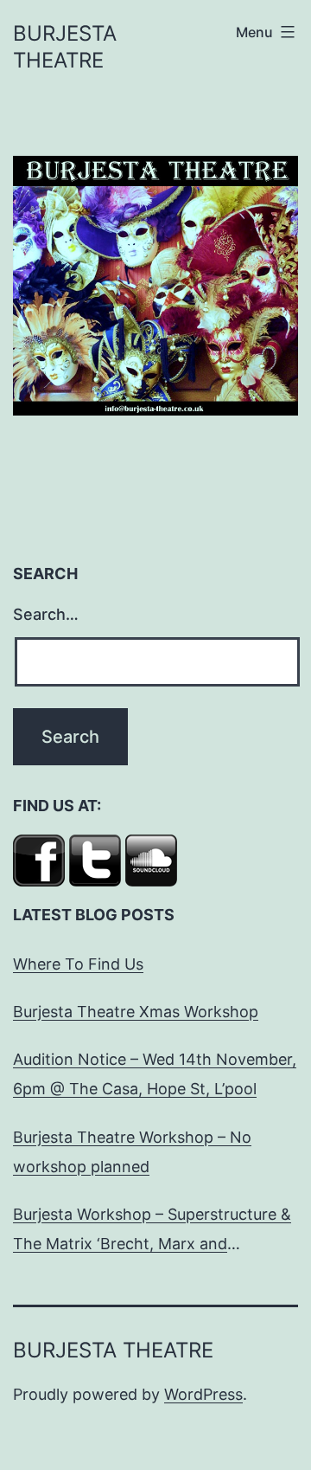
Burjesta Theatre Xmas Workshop (135, 1012)
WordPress (203, 1394)
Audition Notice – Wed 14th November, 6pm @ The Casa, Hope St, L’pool (154, 1074)
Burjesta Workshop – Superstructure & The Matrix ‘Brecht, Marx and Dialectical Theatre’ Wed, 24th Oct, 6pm (152, 1232)
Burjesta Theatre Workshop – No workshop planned (132, 1152)
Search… (46, 614)
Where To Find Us (78, 964)
